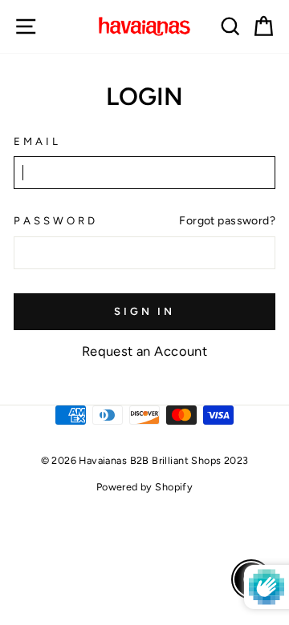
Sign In (144, 311)
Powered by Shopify (144, 487)
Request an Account (144, 351)
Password (56, 220)
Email (37, 141)
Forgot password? (227, 221)
